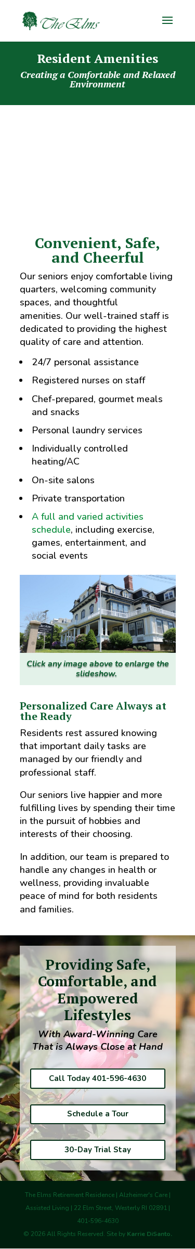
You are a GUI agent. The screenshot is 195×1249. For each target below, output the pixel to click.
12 (121, 643)
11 (112, 643)
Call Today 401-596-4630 (97, 1078)
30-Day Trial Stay (97, 1149)
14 (139, 643)
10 (104, 643)
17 (165, 643)
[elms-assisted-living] (98, 649)
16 (157, 643)
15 (148, 643)
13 (130, 643)
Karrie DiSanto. (149, 1234)
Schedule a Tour (97, 1114)
